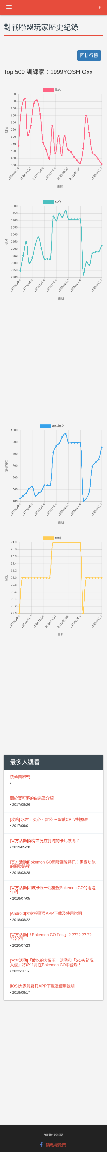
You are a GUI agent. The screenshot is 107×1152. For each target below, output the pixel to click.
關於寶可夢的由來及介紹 (32, 798)
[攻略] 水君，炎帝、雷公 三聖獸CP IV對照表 (49, 819)
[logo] (43, 6)
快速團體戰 (20, 777)
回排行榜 (89, 55)
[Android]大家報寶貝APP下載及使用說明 (46, 913)
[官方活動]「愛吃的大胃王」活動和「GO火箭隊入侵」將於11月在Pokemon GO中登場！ (52, 962)
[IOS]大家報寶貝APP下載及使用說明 (42, 986)
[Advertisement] (53, 355)
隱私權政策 (56, 1145)
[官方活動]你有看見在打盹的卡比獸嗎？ (45, 841)
